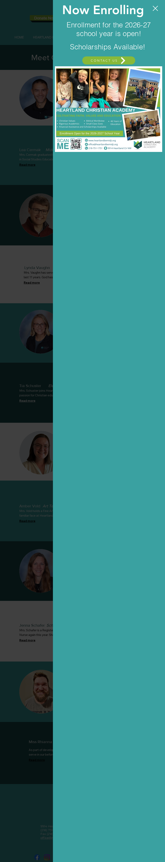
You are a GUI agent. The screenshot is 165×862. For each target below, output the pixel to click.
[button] (155, 8)
